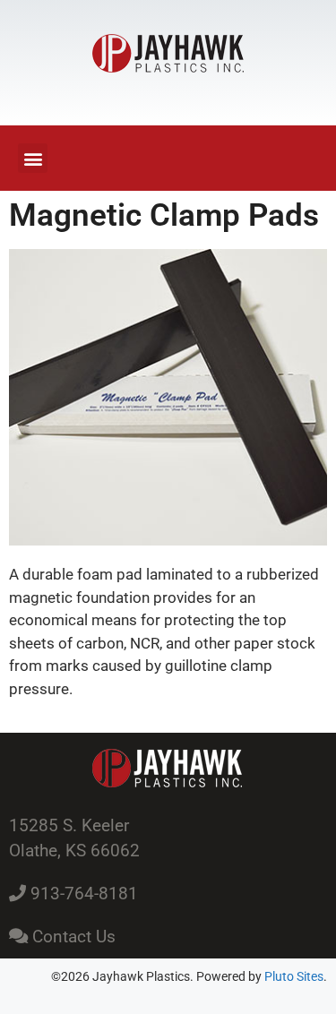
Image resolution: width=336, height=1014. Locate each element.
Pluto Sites (293, 976)
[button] (32, 158)
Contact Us (72, 936)
